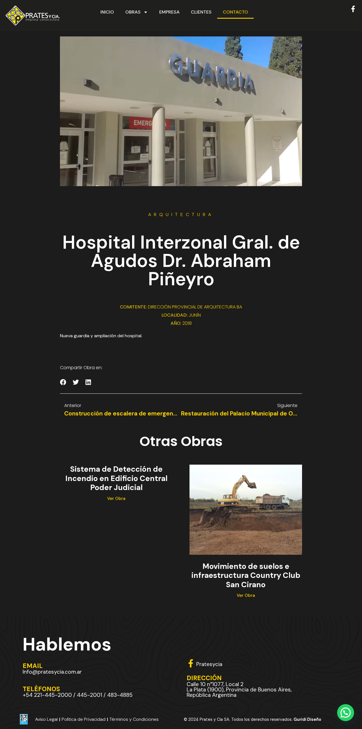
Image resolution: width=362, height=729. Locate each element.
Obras (133, 12)
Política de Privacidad (83, 719)
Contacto (235, 12)
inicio (107, 12)
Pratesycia (209, 664)
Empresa (169, 12)
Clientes (201, 12)
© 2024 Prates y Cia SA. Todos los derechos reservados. (252, 719)
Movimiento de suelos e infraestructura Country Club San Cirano (245, 575)
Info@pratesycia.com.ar (52, 671)
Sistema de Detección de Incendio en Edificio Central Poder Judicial (116, 478)
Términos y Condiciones (134, 719)
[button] (63, 382)
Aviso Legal (46, 719)
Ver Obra (116, 498)
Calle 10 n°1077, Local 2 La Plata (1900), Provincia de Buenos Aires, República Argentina (239, 689)
